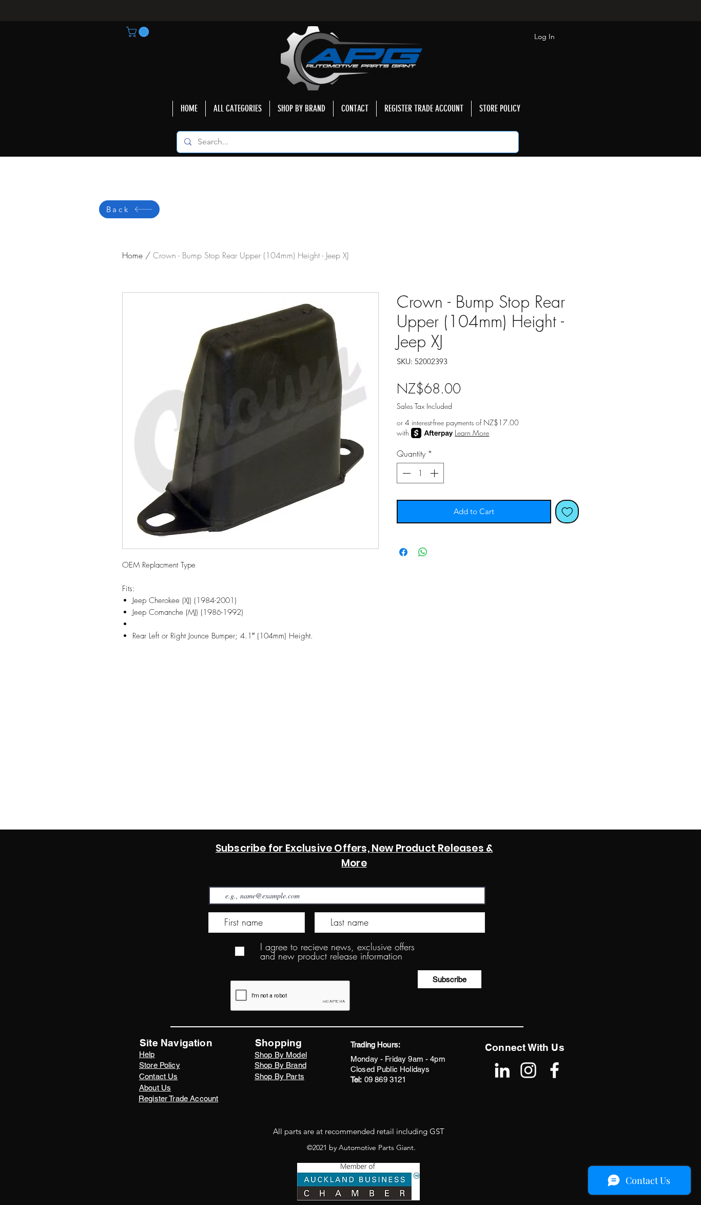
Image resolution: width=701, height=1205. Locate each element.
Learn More (472, 433)
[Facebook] (554, 1070)
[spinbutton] (420, 473)
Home (132, 255)
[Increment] (435, 473)
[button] (138, 32)
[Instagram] (528, 1070)
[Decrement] (405, 473)
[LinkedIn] (502, 1070)
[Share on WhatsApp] (423, 552)
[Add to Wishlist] (567, 512)
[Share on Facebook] (403, 552)
